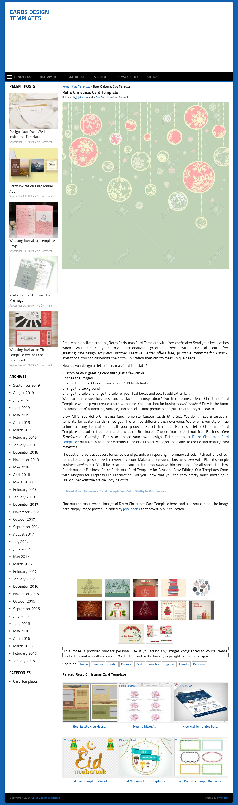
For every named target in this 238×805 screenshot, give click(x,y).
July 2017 (21, 541)
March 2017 (23, 564)
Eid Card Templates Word (89, 781)
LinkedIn (184, 664)
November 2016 (26, 594)
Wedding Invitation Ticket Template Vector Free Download (29, 354)
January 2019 (24, 445)
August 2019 (23, 393)
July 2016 (21, 616)
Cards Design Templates (29, 15)
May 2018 (21, 467)
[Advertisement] (121, 58)
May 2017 (21, 556)
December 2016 (25, 586)
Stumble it (154, 664)
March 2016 (23, 646)
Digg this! (169, 664)
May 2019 (21, 415)
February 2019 (25, 437)
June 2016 (21, 623)
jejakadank (82, 97)
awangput (222, 797)
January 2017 (24, 579)
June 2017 (21, 549)
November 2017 (26, 512)
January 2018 (24, 497)
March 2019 (23, 430)
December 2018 (25, 452)
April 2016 (21, 638)
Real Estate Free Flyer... (89, 726)
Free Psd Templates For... (200, 726)
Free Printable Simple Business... (200, 781)
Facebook (97, 664)
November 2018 (26, 460)
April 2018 (21, 474)
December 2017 (25, 504)
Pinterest (126, 664)
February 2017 (25, 571)
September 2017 (26, 527)
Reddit (139, 664)
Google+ (112, 664)
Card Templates (104, 97)
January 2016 (24, 661)
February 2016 (25, 653)
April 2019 (21, 422)
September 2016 (26, 608)
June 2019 (21, 407)
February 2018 (25, 489)
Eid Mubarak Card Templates (145, 781)
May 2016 (21, 631)
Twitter (84, 664)
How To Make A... (144, 726)
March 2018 (23, 482)
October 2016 (24, 601)
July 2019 (21, 400)
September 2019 (26, 385)
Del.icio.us (199, 664)
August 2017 (23, 534)
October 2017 (24, 519)
